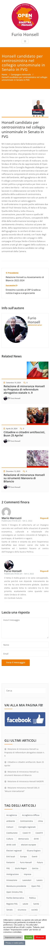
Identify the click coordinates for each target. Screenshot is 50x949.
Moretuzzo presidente (16, 886)
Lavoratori (26, 880)
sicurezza (22, 909)
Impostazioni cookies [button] (13, 937)
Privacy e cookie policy (15, 943)
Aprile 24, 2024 (11, 428)
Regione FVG (11, 904)
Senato (9, 909)
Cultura (9, 838)
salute (25, 904)
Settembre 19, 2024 (13, 382)
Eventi (34, 856)
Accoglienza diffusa (30, 815)
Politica (32, 898)
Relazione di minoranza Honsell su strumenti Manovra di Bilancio (24, 478)
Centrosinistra (26, 821)
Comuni (9, 827)
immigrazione (12, 874)
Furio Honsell (15, 398)
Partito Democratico (15, 898)
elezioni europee (28, 844)
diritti (36, 838)
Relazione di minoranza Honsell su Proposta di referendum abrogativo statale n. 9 (24, 389)
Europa (23, 856)
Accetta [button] (29, 937)
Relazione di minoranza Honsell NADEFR (26, 781)
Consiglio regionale (27, 827)
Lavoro (39, 880)
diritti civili (11, 844)
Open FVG (35, 886)
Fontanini (10, 862)
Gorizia (35, 868)
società (34, 909)
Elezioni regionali (14, 850)
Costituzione (11, 833)
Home (4, 74)
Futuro (40, 862)
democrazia (23, 838)
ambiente (10, 821)
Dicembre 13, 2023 (13, 471)
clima (40, 821)
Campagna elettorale (21, 74)
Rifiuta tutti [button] (40, 937)
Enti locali (10, 856)
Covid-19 (26, 833)
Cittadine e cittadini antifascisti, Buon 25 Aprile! (24, 433)
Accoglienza (11, 815)
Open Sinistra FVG (14, 892)
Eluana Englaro (33, 850)
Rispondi (44, 518)
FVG (8, 868)
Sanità (36, 904)
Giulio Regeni (21, 868)
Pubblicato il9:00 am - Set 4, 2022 (19, 573)
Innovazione (11, 880)
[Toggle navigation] (25, 41)
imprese (27, 874)
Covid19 (39, 833)
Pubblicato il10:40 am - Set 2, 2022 (17, 520)
